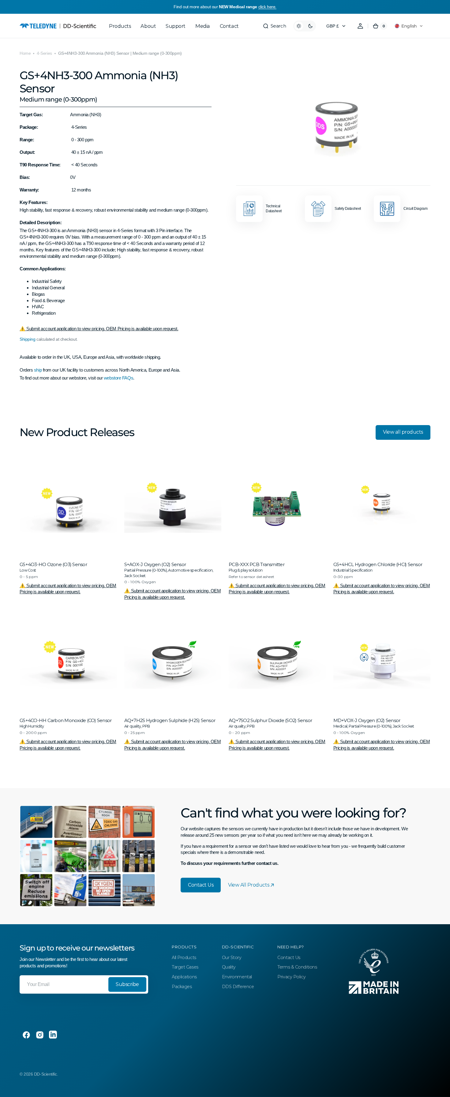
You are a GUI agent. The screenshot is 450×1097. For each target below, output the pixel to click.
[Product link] (68, 529)
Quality (229, 967)
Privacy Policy (291, 977)
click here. (267, 6)
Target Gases (185, 967)
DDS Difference (238, 986)
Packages (182, 986)
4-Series (44, 53)
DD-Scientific (45, 1074)
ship (38, 369)
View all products (403, 432)
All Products (184, 957)
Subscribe (127, 984)
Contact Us (200, 885)
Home (25, 53)
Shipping (27, 339)
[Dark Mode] (304, 26)
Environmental (237, 977)
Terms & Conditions (297, 967)
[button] (274, 26)
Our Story (232, 957)
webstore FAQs (118, 377)
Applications (184, 977)
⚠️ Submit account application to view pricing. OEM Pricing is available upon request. (99, 328)
